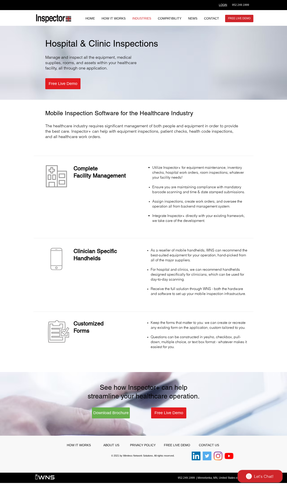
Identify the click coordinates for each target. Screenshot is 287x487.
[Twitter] (207, 456)
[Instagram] (218, 456)
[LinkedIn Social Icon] (196, 456)
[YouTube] (229, 456)
